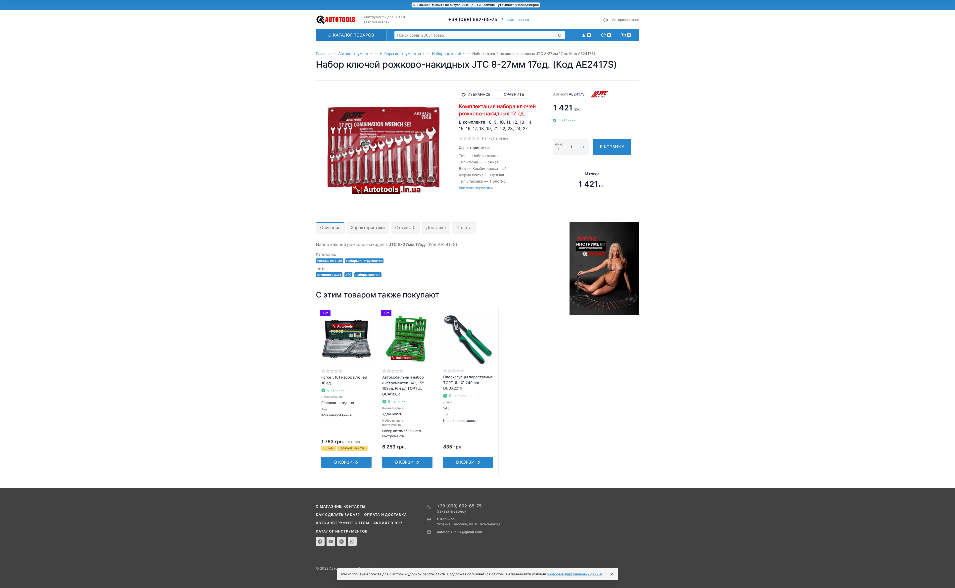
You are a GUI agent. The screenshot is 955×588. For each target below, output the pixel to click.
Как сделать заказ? (338, 515)
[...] (604, 268)
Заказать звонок (515, 20)
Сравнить (514, 94)
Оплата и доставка (385, 515)
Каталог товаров (353, 35)
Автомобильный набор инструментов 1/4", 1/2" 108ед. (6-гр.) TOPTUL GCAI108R (403, 385)
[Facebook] (320, 541)
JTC (348, 275)
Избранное (479, 94)
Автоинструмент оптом (342, 523)
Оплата (464, 227)
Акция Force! (387, 523)
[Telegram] (341, 541)
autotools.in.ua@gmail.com (459, 532)
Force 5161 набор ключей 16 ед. (344, 380)
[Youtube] (331, 541)
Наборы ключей (329, 261)
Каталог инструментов (342, 531)
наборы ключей (368, 275)
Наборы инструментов (364, 261)
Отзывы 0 (405, 227)
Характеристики (368, 227)
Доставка (436, 227)
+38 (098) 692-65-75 (472, 19)
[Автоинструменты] (336, 19)
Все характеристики (476, 188)
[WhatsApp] (352, 541)
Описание (330, 227)
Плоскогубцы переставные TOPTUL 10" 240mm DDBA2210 (468, 383)
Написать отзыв (495, 138)
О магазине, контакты (340, 506)
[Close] (612, 574)
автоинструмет (329, 275)
